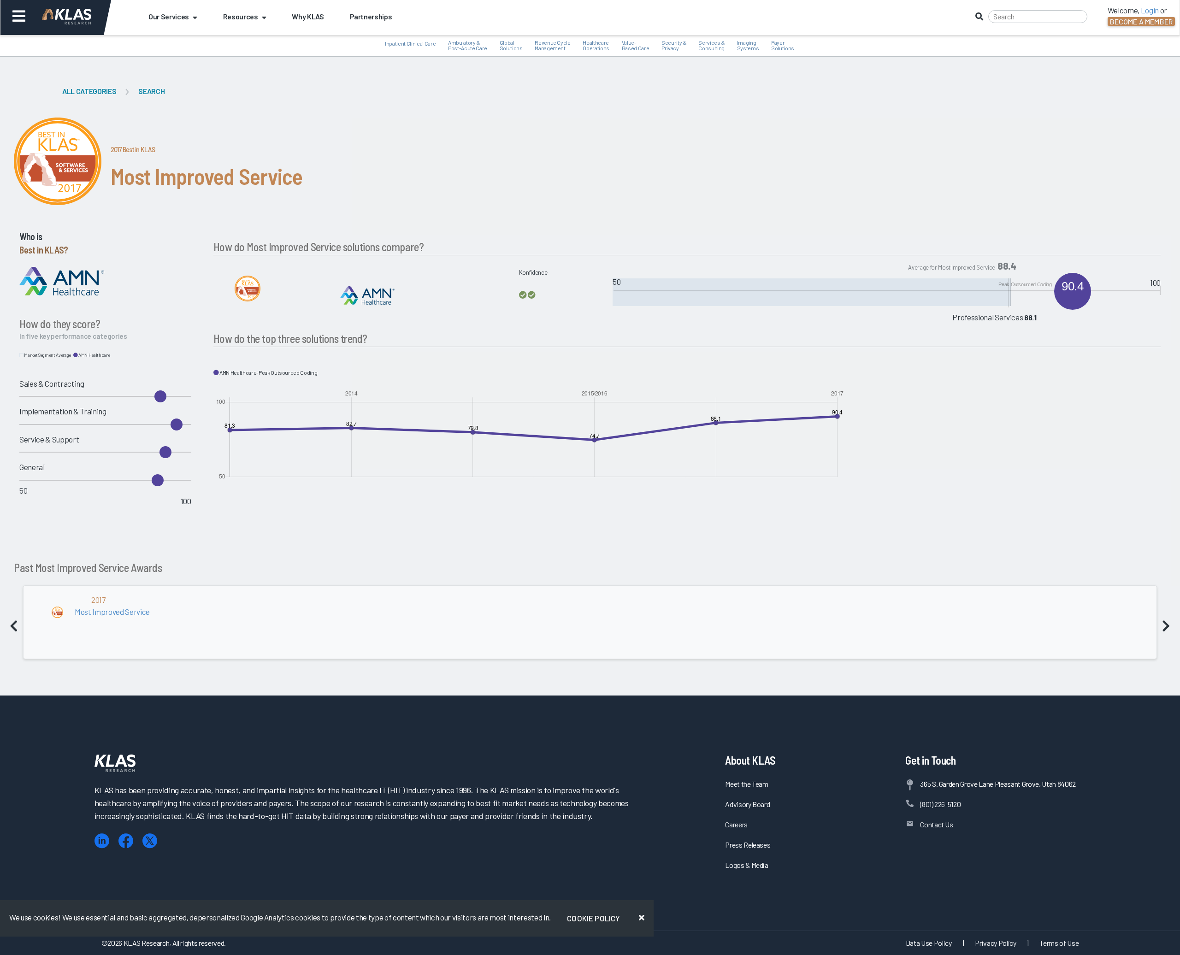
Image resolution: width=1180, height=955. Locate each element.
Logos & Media (746, 865)
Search (151, 91)
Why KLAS (308, 16)
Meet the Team (746, 783)
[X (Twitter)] (149, 841)
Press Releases (747, 844)
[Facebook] (125, 841)
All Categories (89, 91)
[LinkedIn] (101, 841)
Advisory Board (747, 804)
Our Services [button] (168, 16)
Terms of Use (1059, 942)
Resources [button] (240, 16)
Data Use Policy (929, 942)
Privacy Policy (995, 942)
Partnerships (371, 16)
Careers (736, 824)
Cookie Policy (593, 918)
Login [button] (1150, 10)
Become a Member (1141, 21)
